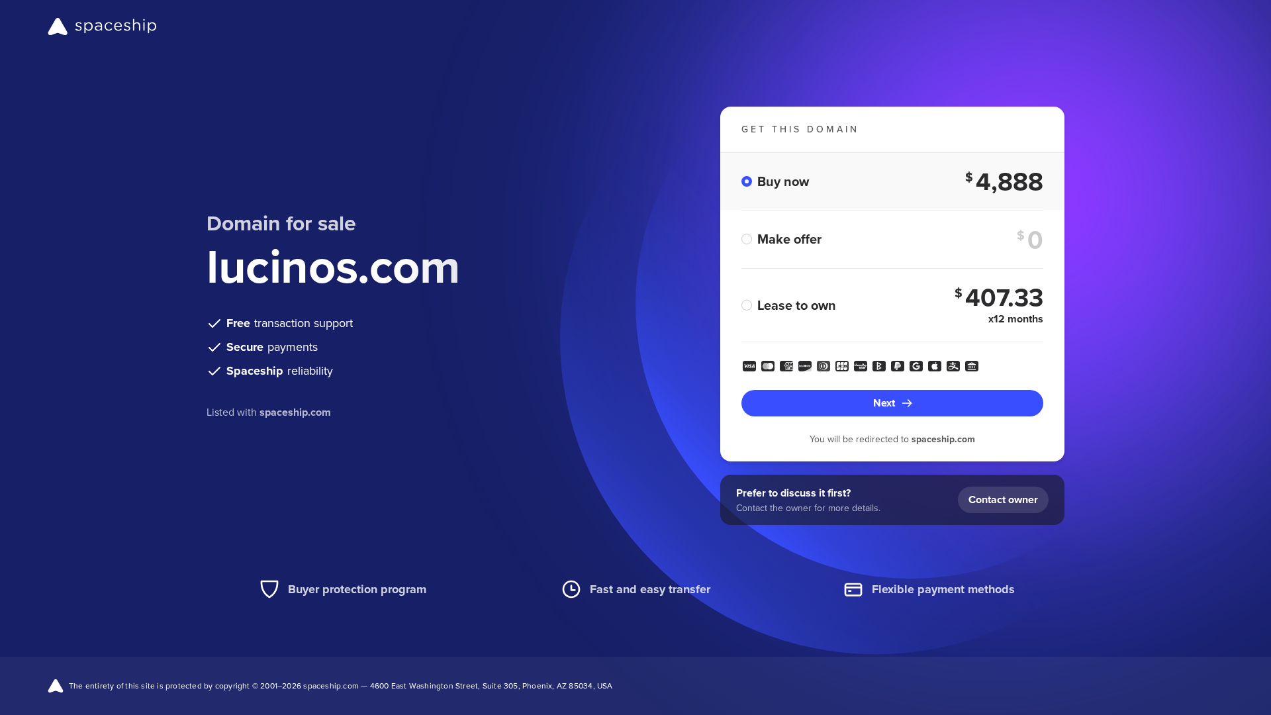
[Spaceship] (102, 26)
